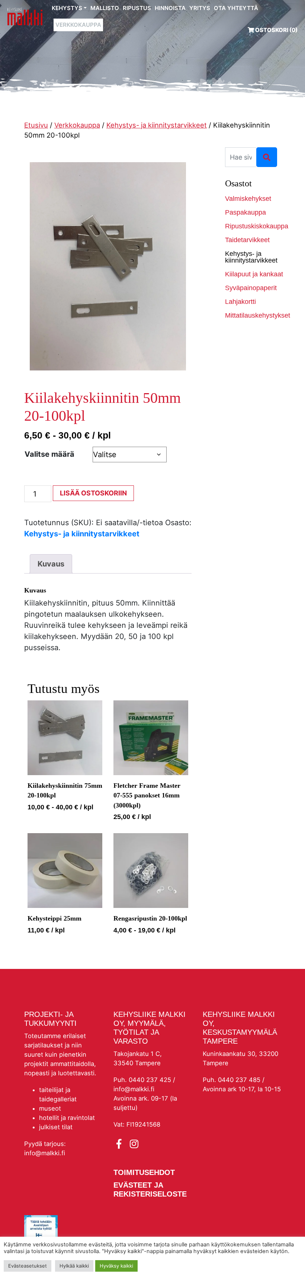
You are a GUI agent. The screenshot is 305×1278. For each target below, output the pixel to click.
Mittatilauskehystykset (254, 315)
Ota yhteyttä (236, 8)
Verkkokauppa (78, 24)
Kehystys (67, 8)
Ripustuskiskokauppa (254, 226)
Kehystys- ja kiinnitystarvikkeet (156, 125)
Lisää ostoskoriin (93, 493)
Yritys (199, 8)
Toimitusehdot (144, 1172)
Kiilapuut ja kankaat (254, 274)
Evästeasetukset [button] (27, 1266)
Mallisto (104, 8)
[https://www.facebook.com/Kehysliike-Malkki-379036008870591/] (120, 1144)
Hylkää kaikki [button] (74, 1266)
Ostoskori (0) (276, 29)
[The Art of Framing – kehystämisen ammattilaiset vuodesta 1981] (24, 16)
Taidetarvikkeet (247, 240)
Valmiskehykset (248, 198)
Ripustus (137, 8)
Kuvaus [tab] (51, 563)
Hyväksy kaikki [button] (116, 1266)
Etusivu (36, 125)
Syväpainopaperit (251, 288)
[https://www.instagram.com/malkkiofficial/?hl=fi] (134, 1144)
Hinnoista (170, 8)
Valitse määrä (49, 454)
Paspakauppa (245, 212)
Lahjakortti (240, 301)
